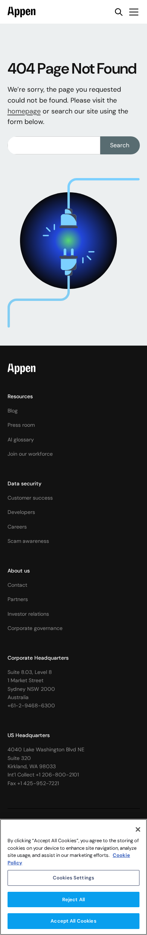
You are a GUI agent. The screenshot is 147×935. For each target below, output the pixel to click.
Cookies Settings (73, 878)
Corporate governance (35, 628)
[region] (73, 877)
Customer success (30, 497)
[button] (132, 12)
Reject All (73, 899)
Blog (13, 410)
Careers (17, 526)
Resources (20, 396)
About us (19, 570)
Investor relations (28, 613)
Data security (24, 483)
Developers (21, 512)
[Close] (138, 829)
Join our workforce (30, 453)
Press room (21, 424)
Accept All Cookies (73, 921)
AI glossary (21, 439)
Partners (18, 599)
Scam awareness (28, 541)
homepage (24, 111)
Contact (17, 585)
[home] (22, 12)
